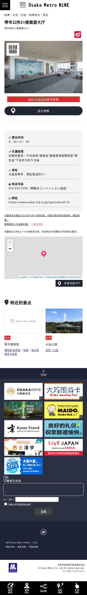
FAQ (35, 542)
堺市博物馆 (11, 344)
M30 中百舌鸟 (37, 99)
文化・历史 (19, 15)
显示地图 (43, 111)
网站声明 (10, 546)
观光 (45, 15)
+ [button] (10, 242)
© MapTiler (36, 277)
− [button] (10, 248)
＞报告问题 (37, 224)
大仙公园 (51, 344)
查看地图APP (72, 283)
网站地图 (34, 546)
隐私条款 (22, 546)
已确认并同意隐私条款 (19, 504)
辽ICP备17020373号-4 (74, 571)
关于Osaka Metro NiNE (18, 542)
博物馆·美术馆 (12, 350)
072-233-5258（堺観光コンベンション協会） (39, 188)
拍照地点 (34, 15)
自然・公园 (52, 350)
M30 (7, 337)
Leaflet (23, 277)
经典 (7, 15)
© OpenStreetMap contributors (63, 277)
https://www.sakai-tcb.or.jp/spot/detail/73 (39, 202)
